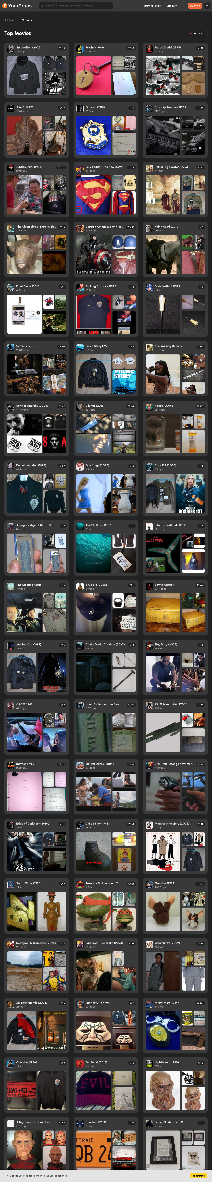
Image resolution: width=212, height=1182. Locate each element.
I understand (198, 1176)
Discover (171, 5)
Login (197, 5)
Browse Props (152, 5)
